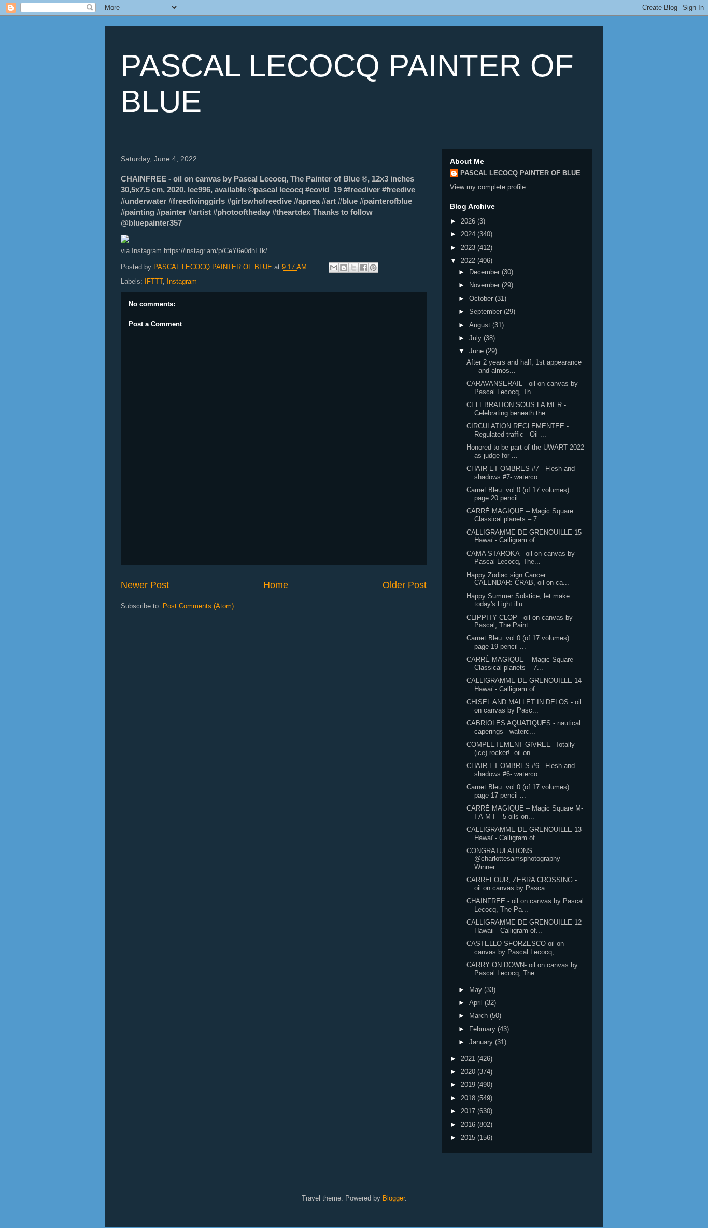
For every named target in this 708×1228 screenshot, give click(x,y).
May (476, 990)
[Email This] (334, 267)
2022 (469, 260)
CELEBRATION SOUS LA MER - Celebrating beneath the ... (516, 409)
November (485, 285)
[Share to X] (353, 267)
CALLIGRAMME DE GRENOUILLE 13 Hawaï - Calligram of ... (524, 834)
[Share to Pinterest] (373, 267)
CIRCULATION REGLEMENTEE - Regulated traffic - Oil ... (517, 430)
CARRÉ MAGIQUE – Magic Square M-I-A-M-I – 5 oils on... (524, 812)
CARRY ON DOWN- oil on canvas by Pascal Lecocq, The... (522, 969)
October (482, 298)
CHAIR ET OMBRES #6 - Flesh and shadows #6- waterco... (520, 770)
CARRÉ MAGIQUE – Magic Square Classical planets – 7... (519, 515)
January (482, 1042)
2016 (469, 1124)
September (486, 311)
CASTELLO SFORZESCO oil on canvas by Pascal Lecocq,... (515, 948)
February (483, 1029)
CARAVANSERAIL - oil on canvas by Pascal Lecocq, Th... (522, 388)
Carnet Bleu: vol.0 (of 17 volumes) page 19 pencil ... (517, 642)
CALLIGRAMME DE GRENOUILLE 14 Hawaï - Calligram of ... (524, 685)
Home (275, 585)
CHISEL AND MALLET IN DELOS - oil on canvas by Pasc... (524, 706)
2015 (469, 1137)
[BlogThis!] (343, 267)
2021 (469, 1059)
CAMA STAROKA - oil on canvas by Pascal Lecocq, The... (520, 558)
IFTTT (154, 281)
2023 (469, 248)
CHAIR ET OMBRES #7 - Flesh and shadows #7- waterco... (520, 473)
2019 (469, 1085)
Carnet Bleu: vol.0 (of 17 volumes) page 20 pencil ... (517, 494)
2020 (469, 1072)
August (480, 325)
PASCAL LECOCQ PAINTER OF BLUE (520, 173)
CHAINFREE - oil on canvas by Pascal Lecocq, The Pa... (525, 905)
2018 (469, 1098)
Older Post (405, 585)
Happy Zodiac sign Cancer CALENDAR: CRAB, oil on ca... (517, 579)
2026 (469, 221)
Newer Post (145, 585)
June (477, 351)
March (479, 1016)
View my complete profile (488, 187)
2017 (469, 1111)
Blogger (394, 1198)
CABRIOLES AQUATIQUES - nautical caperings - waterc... (523, 727)
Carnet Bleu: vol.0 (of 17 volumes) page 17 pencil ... (517, 791)
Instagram (182, 281)
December (485, 272)
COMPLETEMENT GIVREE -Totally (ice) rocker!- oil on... (520, 749)
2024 (469, 234)
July (476, 338)
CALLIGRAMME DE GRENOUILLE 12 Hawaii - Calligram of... (524, 926)
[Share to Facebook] (363, 267)
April (477, 1003)
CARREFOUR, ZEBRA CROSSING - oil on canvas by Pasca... (521, 884)
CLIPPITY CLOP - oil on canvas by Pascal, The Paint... (519, 621)
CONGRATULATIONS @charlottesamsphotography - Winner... (515, 859)
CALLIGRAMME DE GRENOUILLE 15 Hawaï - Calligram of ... (524, 536)
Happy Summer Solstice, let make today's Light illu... (518, 600)
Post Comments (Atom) (198, 606)
